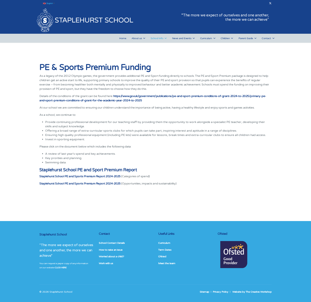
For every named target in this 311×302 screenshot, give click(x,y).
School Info (157, 38)
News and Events (181, 38)
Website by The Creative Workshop (252, 291)
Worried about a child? (111, 256)
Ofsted (162, 256)
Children (225, 38)
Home (122, 38)
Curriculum (206, 38)
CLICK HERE (60, 267)
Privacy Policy (220, 291)
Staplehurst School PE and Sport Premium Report (88, 170)
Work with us (106, 263)
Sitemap (204, 291)
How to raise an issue (111, 249)
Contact (266, 38)
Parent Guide (245, 38)
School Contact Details (112, 242)
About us (137, 38)
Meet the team (166, 263)
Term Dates (164, 249)
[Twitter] (270, 3)
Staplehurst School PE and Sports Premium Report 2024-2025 (80, 183)
